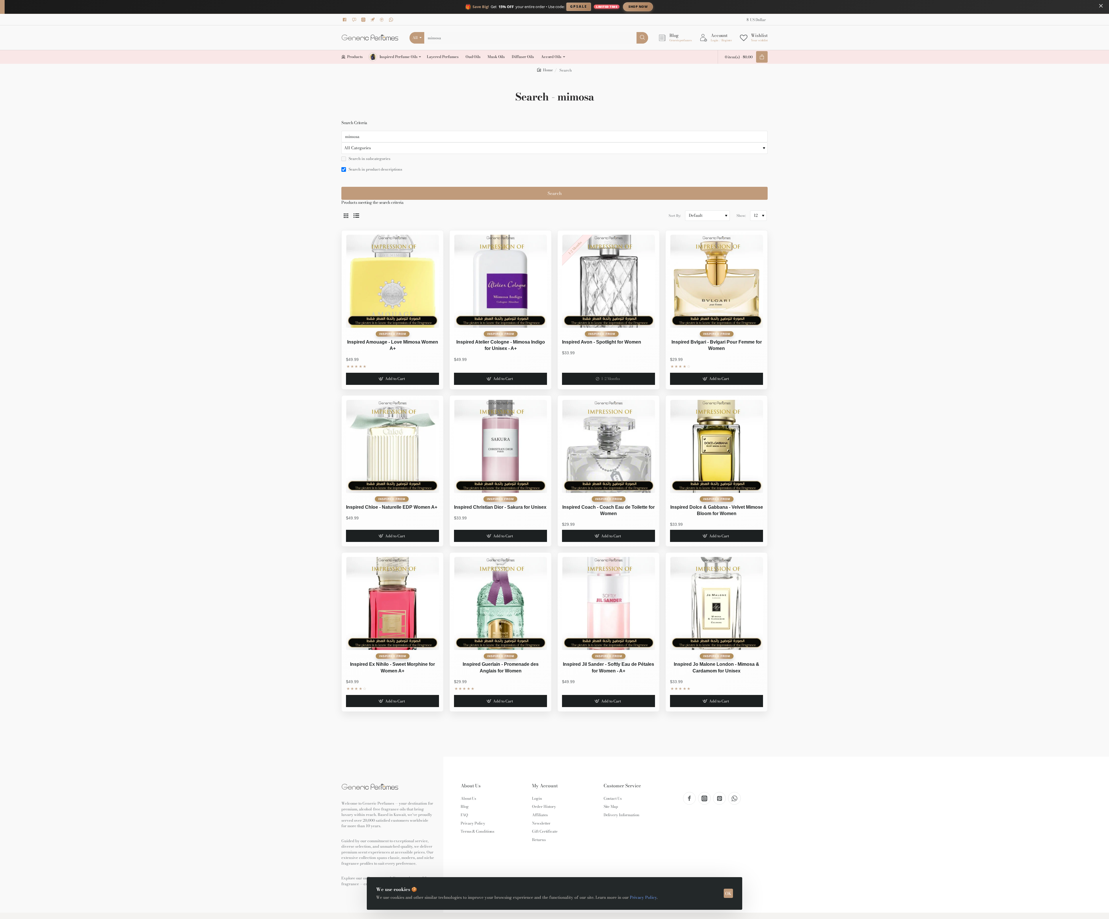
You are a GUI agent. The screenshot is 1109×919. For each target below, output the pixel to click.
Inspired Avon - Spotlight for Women (601, 342)
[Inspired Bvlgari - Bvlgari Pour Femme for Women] (716, 281)
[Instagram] (364, 19)
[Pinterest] (382, 19)
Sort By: (675, 215)
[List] (356, 215)
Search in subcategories (369, 158)
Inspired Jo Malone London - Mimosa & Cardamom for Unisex (716, 667)
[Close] (1100, 5)
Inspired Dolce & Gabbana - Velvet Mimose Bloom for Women (716, 510)
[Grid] (346, 215)
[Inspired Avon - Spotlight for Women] (608, 281)
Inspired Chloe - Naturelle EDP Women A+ (391, 507)
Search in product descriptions (375, 169)
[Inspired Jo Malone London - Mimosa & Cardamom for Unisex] (716, 603)
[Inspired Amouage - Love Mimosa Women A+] (392, 281)
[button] (392, 379)
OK (728, 893)
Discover (685, 6)
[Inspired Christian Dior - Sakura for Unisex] (500, 446)
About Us (471, 786)
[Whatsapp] (392, 19)
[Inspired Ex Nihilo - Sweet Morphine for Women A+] (392, 603)
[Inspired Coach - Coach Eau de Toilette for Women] (608, 446)
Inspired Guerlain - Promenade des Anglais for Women (501, 667)
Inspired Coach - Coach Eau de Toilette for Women (608, 510)
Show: (741, 215)
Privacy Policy (643, 897)
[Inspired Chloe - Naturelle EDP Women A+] (392, 446)
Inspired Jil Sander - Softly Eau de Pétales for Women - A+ (608, 667)
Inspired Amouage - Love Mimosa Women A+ (392, 345)
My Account (545, 786)
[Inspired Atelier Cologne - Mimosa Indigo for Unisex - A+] (500, 281)
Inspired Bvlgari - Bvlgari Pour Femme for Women (716, 345)
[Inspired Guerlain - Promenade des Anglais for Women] (500, 603)
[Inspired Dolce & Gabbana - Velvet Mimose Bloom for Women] (716, 446)
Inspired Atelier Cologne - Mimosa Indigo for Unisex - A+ (500, 345)
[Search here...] (642, 38)
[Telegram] (373, 19)
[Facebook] (345, 19)
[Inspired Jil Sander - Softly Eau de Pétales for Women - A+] (608, 603)
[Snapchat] (355, 19)
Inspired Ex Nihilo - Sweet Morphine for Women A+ (392, 667)
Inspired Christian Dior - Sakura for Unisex (500, 507)
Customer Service (622, 786)
